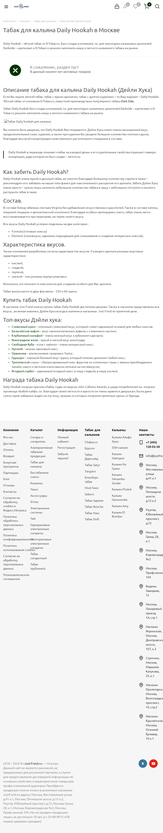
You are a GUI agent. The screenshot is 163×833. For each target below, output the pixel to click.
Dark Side (127, 101)
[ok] (143, 763)
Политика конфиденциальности (13, 537)
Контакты (10, 491)
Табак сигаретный (38, 556)
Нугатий (17, 349)
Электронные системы (39, 510)
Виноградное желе (25, 340)
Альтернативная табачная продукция (40, 452)
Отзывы (9, 485)
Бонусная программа (10, 464)
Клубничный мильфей (27, 335)
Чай (32, 518)
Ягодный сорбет (23, 371)
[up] (143, 816)
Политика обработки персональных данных (13, 523)
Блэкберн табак (91, 479)
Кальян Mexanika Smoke (118, 479)
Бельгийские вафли (25, 331)
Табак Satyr (92, 465)
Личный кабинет (63, 439)
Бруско (90, 448)
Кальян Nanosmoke (120, 498)
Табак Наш (92, 513)
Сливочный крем (23, 326)
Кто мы (8, 437)
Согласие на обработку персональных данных (13, 562)
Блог (6, 479)
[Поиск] (157, 6)
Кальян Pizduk (122, 489)
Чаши (34, 489)
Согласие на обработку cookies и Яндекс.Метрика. (13, 504)
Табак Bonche (94, 506)
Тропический (21, 362)
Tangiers (90, 471)
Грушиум (18, 358)
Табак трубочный (37, 566)
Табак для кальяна (37, 464)
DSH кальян (120, 447)
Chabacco (91, 442)
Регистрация (66, 447)
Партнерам (10, 473)
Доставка (9, 443)
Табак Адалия (94, 500)
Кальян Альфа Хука (121, 439)
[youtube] (153, 763)
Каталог (36, 430)
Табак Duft (92, 519)
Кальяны (36, 483)
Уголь (34, 502)
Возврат (8, 456)
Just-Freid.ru (33, 763)
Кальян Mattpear (118, 456)
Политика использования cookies (13, 548)
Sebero (89, 494)
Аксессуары (38, 495)
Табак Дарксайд (91, 457)
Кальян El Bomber (118, 514)
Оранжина (19, 353)
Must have (91, 488)
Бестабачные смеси (39, 475)
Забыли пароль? (63, 456)
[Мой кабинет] (116, 6)
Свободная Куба (23, 344)
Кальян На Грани (119, 466)
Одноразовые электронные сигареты (40, 529)
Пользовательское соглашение (13, 577)
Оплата (8, 449)
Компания (11, 430)
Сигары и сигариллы (37, 439)
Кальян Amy (120, 506)
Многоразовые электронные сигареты (40, 543)
